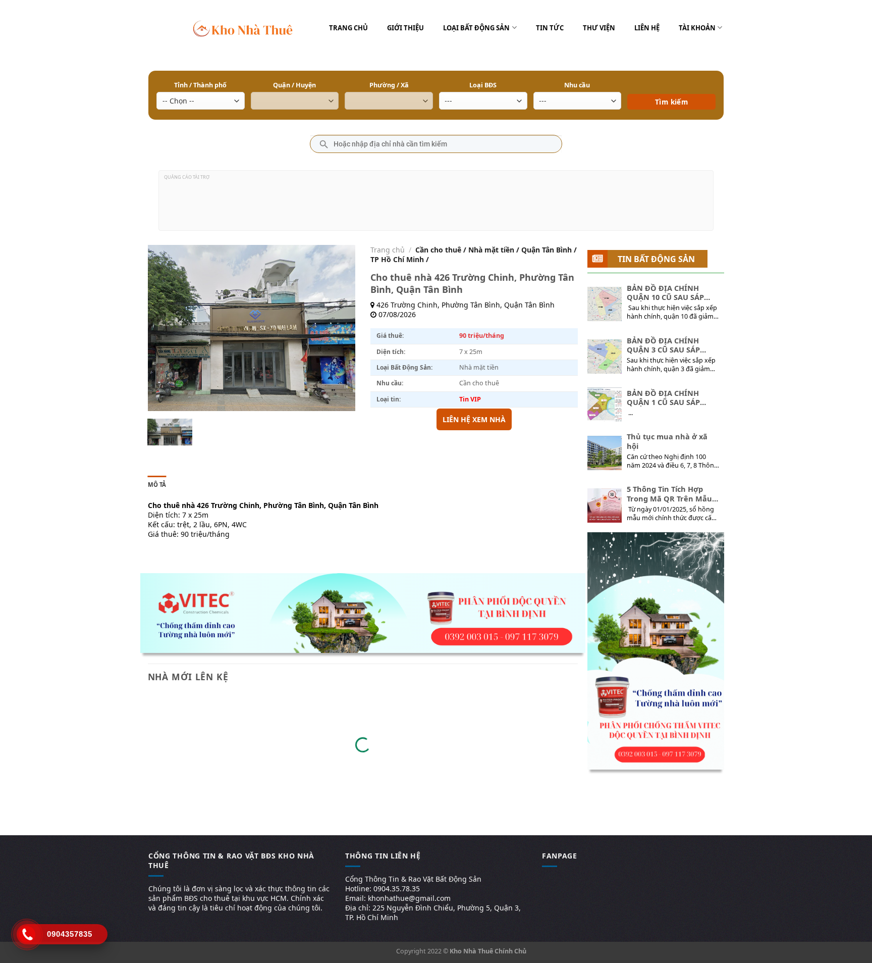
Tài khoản (697, 27)
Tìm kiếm (671, 87)
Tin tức (550, 27)
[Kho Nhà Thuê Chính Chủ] (243, 27)
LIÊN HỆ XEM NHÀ (474, 419)
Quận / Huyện (294, 85)
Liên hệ (647, 27)
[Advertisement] (436, 204)
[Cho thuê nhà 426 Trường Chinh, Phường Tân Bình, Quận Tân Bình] (169, 432)
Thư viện (599, 27)
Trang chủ (348, 27)
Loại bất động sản (476, 27)
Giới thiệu (405, 27)
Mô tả (157, 484)
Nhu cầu (577, 85)
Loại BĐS (483, 85)
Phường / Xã (389, 85)
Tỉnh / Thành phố (200, 85)
